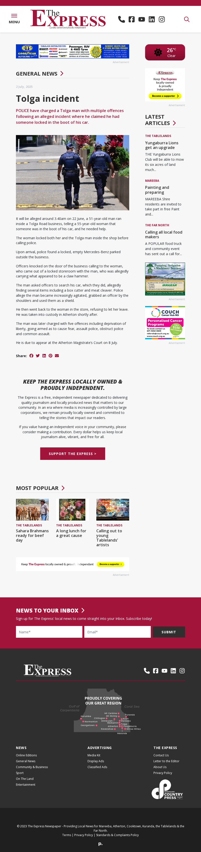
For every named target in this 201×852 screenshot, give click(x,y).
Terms (66, 835)
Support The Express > (73, 453)
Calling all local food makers (163, 234)
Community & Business (32, 767)
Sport (20, 773)
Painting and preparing (157, 190)
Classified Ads (97, 767)
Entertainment (25, 785)
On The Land (25, 779)
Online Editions (26, 755)
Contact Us (161, 755)
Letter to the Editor (166, 761)
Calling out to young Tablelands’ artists (109, 538)
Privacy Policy (162, 773)
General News (36, 73)
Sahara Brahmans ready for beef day (32, 535)
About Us (159, 767)
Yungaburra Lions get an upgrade (161, 145)
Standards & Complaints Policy (117, 835)
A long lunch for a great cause (71, 533)
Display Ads (96, 761)
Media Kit (94, 755)
